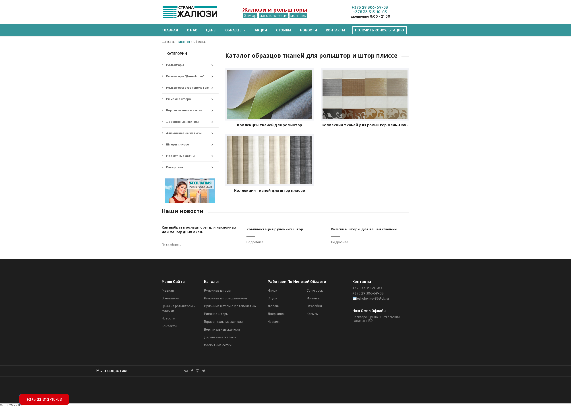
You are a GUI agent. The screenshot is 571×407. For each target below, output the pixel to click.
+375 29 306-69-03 (370, 7)
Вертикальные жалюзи (184, 110)
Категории (176, 54)
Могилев (313, 298)
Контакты (335, 30)
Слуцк (272, 298)
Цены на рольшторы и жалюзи (178, 308)
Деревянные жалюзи (182, 121)
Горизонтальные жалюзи (223, 322)
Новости (308, 30)
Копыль (312, 314)
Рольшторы (175, 65)
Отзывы (283, 30)
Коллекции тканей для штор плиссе (269, 190)
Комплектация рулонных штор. (275, 229)
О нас (192, 30)
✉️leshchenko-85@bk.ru (370, 299)
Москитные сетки (180, 155)
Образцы (233, 30)
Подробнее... (171, 245)
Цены (211, 30)
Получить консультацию (379, 30)
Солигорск (315, 290)
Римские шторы (178, 99)
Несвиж (274, 322)
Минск (272, 290)
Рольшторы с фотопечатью (187, 87)
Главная (170, 30)
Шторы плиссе (177, 144)
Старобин (314, 306)
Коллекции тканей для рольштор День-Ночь (365, 125)
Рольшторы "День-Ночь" (185, 76)
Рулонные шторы (217, 290)
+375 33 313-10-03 (370, 12)
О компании (170, 298)
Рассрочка (174, 167)
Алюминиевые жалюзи (184, 133)
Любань (274, 306)
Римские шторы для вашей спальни (364, 229)
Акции (261, 30)
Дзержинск (276, 314)
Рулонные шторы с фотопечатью (230, 306)
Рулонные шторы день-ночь (226, 298)
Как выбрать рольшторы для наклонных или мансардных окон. (199, 229)
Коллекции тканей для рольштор (269, 125)
